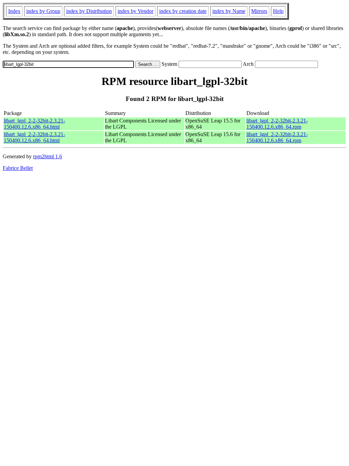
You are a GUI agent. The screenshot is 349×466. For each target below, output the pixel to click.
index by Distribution (89, 11)
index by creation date (183, 11)
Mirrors (259, 11)
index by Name (228, 11)
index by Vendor (135, 11)
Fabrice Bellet (18, 168)
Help (278, 11)
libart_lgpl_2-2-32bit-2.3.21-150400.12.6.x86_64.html (34, 124)
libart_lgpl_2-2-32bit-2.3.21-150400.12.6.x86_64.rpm (277, 124)
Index (14, 11)
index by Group (43, 11)
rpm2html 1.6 (47, 156)
